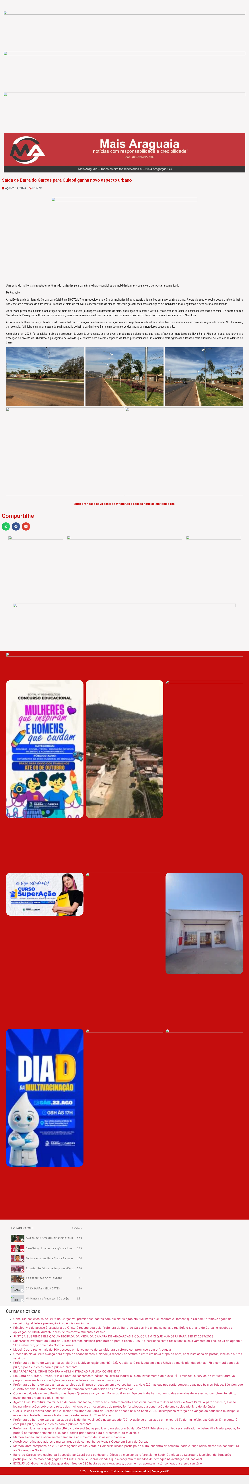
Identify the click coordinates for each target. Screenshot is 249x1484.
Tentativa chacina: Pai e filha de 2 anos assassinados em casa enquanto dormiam (73, 1258)
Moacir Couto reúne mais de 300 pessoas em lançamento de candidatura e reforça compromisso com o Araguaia (92, 1349)
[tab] (46, 1238)
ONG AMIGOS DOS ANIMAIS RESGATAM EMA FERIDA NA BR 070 (62, 1238)
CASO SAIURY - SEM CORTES (43, 1288)
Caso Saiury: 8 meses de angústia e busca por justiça (56, 1248)
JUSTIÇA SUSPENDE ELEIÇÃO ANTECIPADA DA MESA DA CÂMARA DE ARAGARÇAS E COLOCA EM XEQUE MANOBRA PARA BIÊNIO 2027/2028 (113, 1336)
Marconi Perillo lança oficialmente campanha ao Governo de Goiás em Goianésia (69, 1437)
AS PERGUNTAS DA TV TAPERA (44, 1278)
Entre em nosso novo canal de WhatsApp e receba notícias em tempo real (124, 504)
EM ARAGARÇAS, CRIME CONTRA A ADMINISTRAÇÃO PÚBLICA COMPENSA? (66, 1371)
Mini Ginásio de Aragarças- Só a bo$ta (47, 1298)
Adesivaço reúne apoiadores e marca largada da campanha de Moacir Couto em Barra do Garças (80, 1441)
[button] (6, 526)
